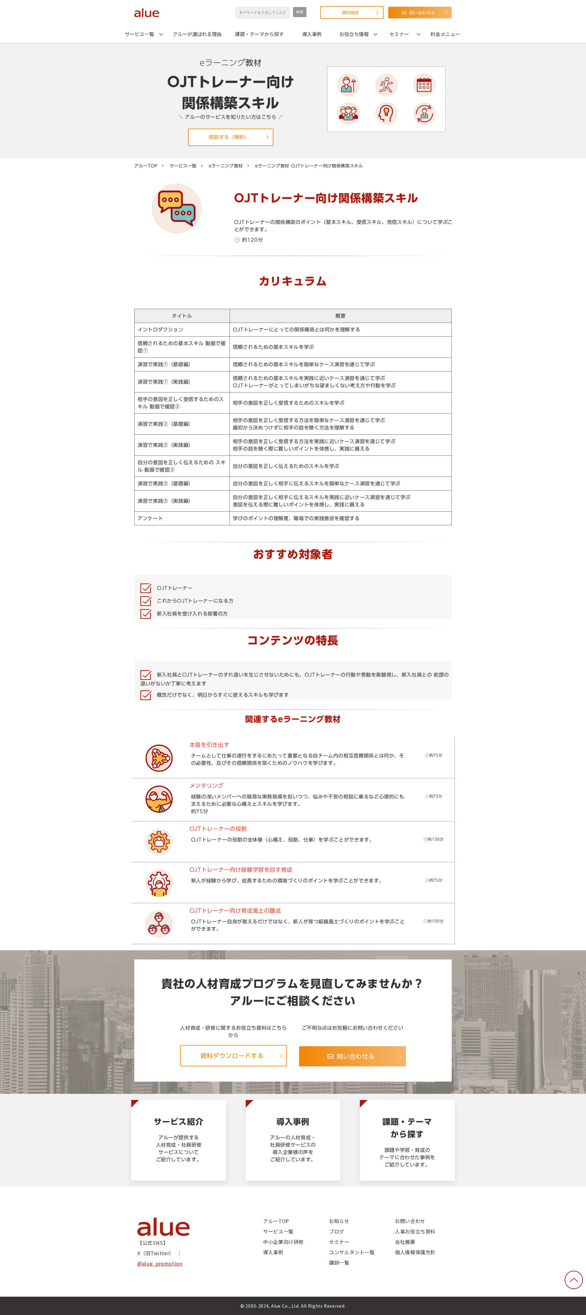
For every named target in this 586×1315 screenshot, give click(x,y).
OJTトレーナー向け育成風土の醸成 (159, 924)
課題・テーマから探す (259, 34)
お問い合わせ (410, 1221)
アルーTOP (145, 166)
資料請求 (350, 12)
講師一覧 (339, 1262)
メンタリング (159, 800)
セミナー (399, 34)
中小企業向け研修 (283, 1241)
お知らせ (339, 1221)
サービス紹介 (178, 1140)
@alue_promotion (160, 1263)
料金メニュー (445, 34)
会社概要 (405, 1241)
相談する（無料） (229, 137)
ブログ (336, 1231)
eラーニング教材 (226, 166)
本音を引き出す (159, 758)
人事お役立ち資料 (415, 1231)
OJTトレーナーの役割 (159, 842)
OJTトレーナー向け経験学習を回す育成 (159, 883)
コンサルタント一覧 (352, 1252)
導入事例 (312, 34)
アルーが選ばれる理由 (197, 34)
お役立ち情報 (354, 34)
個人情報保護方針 (415, 1252)
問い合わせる (422, 12)
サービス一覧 (139, 34)
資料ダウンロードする (232, 1056)
